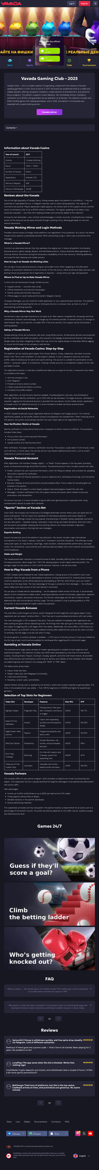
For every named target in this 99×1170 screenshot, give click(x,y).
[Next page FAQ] (58, 1018)
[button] (96, 31)
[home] (11, 3)
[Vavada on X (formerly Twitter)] (84, 1133)
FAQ (67, 1121)
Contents (56, 1121)
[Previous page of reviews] (41, 1103)
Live (18, 1121)
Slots (9, 1121)
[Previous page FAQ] (41, 1018)
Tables (27, 1121)
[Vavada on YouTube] (90, 1133)
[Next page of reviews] (58, 1103)
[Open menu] (95, 3)
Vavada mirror (49, 112)
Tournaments (40, 1121)
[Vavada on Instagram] (77, 1133)
